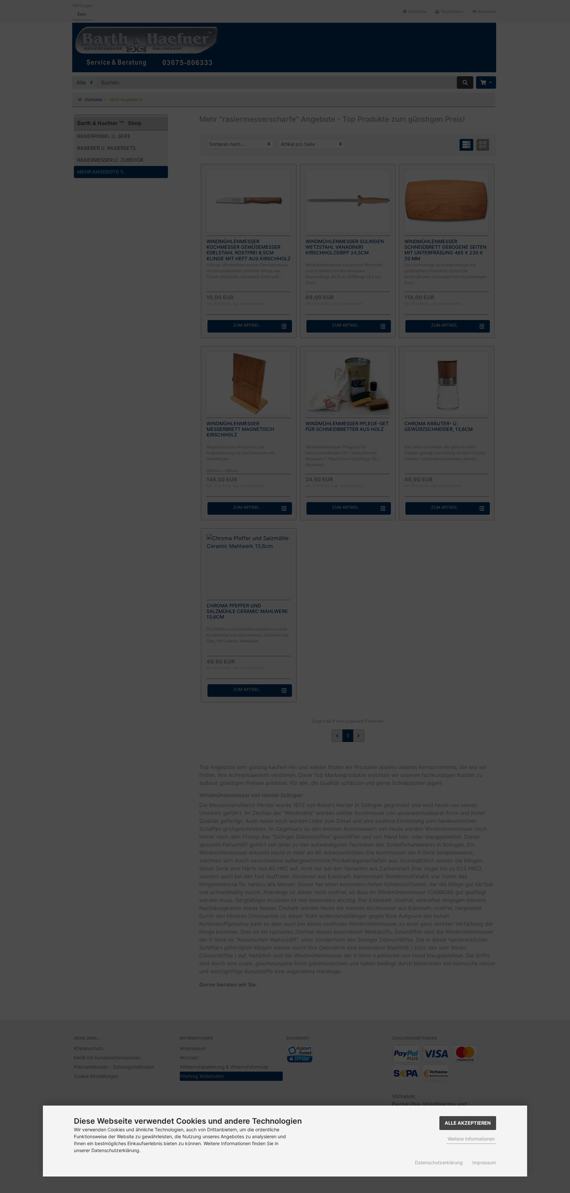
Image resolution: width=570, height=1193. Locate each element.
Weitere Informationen (471, 1139)
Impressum (484, 1162)
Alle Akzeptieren (468, 1123)
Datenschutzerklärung (439, 1162)
